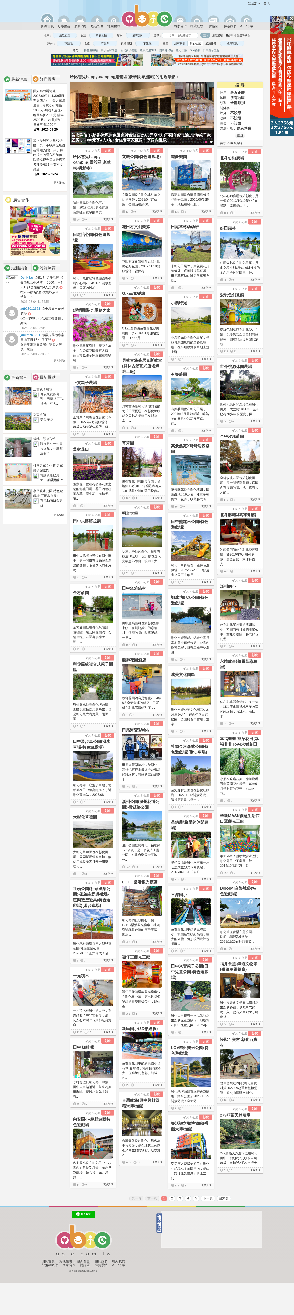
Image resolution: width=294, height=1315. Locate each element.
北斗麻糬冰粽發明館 (238, 515)
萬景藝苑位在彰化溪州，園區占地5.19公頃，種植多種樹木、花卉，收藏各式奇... (190, 494)
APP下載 (246, 26)
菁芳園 (128, 443)
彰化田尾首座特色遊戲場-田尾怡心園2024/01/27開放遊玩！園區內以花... (92, 283)
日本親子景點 (211, 50)
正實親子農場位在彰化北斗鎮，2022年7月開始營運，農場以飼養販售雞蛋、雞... (92, 422)
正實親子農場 (42, 389)
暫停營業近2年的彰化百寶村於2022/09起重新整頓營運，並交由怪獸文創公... (238, 1087)
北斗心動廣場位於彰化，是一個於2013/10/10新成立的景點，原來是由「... (239, 200)
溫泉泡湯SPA (148, 50)
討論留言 (48, 268)
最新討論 (19, 268)
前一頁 (152, 1198)
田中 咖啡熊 (83, 1047)
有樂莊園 (179, 374)
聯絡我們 (230, 26)
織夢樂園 (179, 156)
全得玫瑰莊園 (232, 436)
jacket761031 (30, 335)
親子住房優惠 (109, 50)
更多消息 (59, 182)
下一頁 (208, 1198)
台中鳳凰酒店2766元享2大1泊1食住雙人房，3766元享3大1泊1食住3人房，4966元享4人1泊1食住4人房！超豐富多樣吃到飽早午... (137, 137)
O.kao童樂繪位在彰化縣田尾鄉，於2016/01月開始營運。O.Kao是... (140, 333)
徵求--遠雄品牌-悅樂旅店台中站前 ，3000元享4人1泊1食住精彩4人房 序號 (41, 282)
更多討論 (59, 360)
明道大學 (130, 513)
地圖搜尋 (113, 26)
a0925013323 (30, 308)
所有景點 (179, 43)
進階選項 (217, 35)
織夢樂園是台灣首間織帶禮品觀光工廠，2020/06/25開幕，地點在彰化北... (190, 199)
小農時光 (179, 303)
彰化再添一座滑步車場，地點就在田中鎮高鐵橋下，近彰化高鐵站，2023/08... (92, 789)
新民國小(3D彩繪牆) (140, 1028)
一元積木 (81, 976)
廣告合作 (21, 200)
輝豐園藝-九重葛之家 (91, 310)
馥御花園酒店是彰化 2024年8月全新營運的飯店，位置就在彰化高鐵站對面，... (141, 702)
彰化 (108, 150)
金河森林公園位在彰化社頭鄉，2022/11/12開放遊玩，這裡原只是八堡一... (190, 794)
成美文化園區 (183, 674)
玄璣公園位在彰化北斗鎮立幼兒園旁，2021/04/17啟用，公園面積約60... (141, 199)
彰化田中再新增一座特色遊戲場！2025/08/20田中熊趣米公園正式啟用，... (190, 570)
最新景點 (48, 377)
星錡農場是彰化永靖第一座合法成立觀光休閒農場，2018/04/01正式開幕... (190, 867)
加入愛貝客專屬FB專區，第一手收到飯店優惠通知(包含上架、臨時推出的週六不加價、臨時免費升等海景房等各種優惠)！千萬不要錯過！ (49, 155)
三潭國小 (179, 894)
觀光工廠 (181, 50)
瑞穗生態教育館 (44, 439)
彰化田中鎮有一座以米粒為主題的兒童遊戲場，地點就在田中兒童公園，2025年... (190, 1020)
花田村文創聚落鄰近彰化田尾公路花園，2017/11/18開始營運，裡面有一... (141, 266)
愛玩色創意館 (232, 295)
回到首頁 (47, 26)
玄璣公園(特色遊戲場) (141, 156)
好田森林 (228, 228)
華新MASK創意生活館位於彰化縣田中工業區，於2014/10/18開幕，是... (239, 860)
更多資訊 (108, 219)
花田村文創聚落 (136, 227)
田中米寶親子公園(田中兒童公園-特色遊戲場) (189, 972)
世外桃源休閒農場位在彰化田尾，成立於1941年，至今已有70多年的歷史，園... (239, 409)
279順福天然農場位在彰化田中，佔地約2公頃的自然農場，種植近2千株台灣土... (239, 1158)
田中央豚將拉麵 (87, 521)
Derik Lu (26, 277)
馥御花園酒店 (134, 660)
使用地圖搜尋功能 (239, 35)
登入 (266, 3)
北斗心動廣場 (232, 158)
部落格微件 (50, 1265)
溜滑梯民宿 (166, 50)
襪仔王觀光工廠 (136, 957)
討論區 (213, 26)
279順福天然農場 (235, 1115)
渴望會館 (39, 414)
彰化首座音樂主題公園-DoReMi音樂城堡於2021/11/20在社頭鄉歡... (237, 936)
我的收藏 (195, 43)
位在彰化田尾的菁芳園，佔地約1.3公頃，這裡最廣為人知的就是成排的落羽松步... (142, 485)
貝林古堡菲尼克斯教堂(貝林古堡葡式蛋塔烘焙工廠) (142, 366)
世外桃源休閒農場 (236, 366)
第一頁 (136, 1198)
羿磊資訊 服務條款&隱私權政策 (83, 1271)
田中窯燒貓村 (134, 588)
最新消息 (80, 26)
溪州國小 (228, 586)
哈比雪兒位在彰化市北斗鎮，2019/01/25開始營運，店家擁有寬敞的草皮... (92, 207)
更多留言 (59, 515)
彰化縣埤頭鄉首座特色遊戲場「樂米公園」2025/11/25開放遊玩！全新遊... (190, 1096)
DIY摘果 (195, 50)
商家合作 (180, 26)
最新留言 (97, 26)
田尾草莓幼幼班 (185, 227)
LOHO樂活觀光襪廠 (140, 882)
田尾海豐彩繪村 (136, 730)
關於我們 (101, 1261)
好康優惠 (64, 26)
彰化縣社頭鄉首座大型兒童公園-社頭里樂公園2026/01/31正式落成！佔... (92, 948)
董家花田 (81, 449)
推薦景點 (196, 26)
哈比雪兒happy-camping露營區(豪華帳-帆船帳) (92, 162)
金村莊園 (81, 592)
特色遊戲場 (91, 50)
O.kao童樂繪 (133, 293)
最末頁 (224, 1198)
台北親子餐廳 (128, 50)
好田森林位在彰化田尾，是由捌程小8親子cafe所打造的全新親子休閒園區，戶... (240, 267)
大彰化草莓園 (85, 817)
